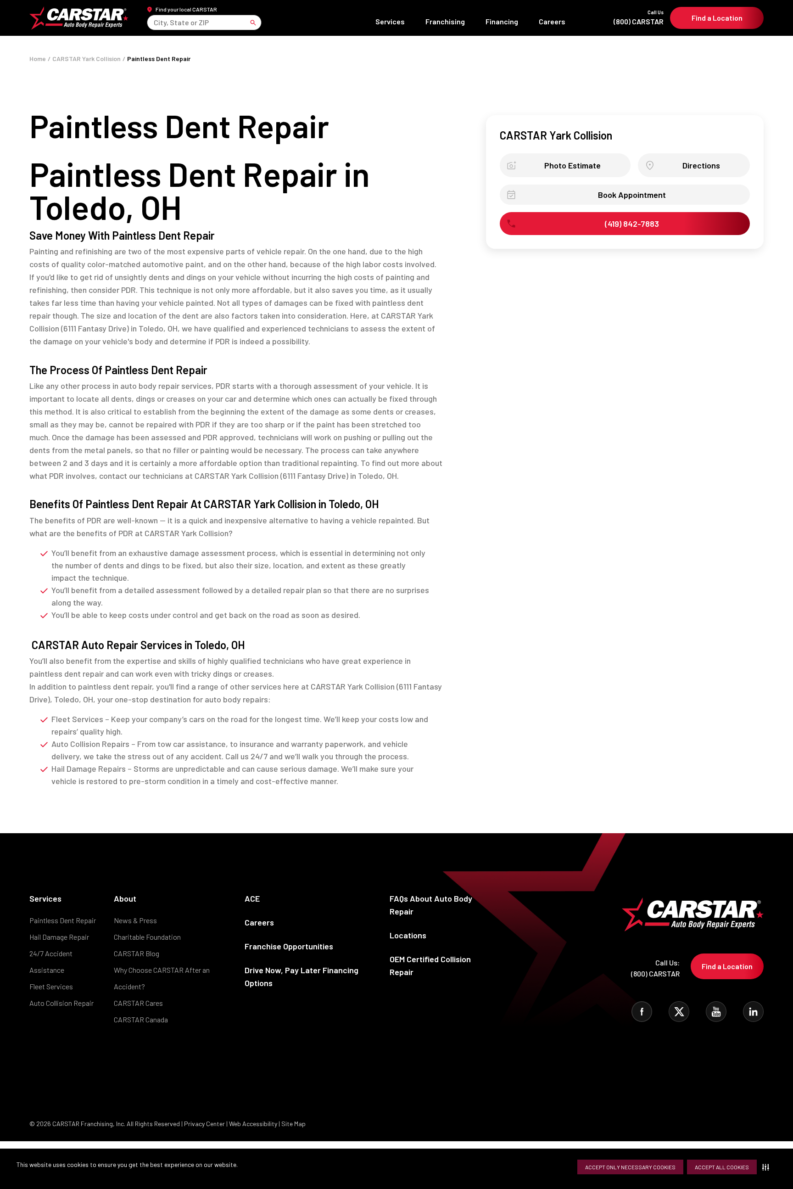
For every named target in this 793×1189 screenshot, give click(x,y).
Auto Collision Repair (61, 1002)
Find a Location (717, 17)
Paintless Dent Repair (62, 920)
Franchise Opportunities (289, 946)
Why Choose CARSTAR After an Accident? (162, 978)
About (125, 898)
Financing (502, 21)
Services (390, 21)
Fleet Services (51, 986)
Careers (552, 21)
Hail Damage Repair (59, 936)
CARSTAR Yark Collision (86, 58)
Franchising (445, 21)
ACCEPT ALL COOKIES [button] (722, 1167)
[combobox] (154, 22)
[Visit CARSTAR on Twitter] (679, 1011)
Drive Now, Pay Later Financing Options (301, 976)
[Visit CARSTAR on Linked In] (753, 1011)
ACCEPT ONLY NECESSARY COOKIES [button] (630, 1167)
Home (37, 58)
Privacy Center (205, 1123)
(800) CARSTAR (639, 17)
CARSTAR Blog (136, 953)
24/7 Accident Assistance (51, 961)
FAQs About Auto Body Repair (431, 904)
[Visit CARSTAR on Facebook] (641, 1011)
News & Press (135, 920)
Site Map (293, 1123)
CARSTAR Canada (141, 1019)
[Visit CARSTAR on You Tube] (716, 1011)
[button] (767, 1167)
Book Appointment (632, 195)
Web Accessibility (253, 1123)
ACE (252, 898)
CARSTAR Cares (138, 1002)
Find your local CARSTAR (186, 9)
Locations (408, 935)
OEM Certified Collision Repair (430, 965)
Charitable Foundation (147, 936)
